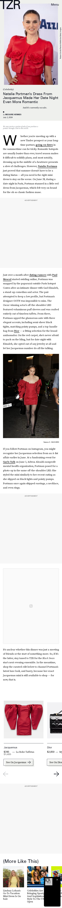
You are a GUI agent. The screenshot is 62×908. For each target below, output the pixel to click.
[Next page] (56, 774)
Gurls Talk (9, 461)
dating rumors (37, 274)
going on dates (44, 144)
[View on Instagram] (31, 606)
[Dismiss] (57, 879)
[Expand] (47, 879)
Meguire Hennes (13, 114)
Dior (16, 330)
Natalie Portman (47, 166)
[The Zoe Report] (10, 4)
